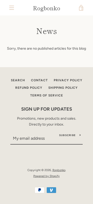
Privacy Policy (68, 80)
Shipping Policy (63, 88)
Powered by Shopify (46, 176)
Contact (39, 80)
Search (18, 80)
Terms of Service (46, 95)
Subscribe (67, 135)
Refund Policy (28, 88)
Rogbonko (46, 7)
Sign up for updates (46, 109)
